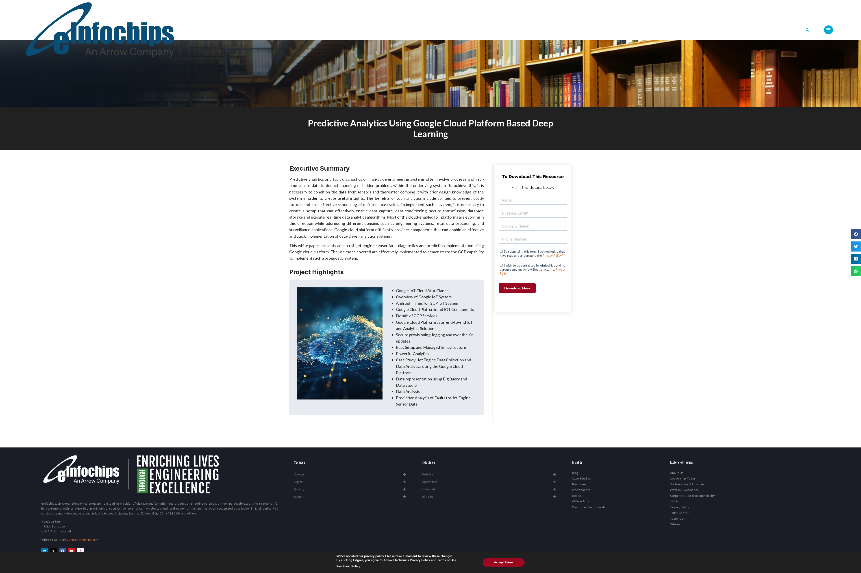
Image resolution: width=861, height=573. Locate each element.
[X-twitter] (53, 551)
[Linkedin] (44, 551)
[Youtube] (71, 551)
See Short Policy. (348, 566)
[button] (807, 30)
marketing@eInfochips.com (79, 539)
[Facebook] (62, 551)
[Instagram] (80, 551)
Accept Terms (503, 562)
